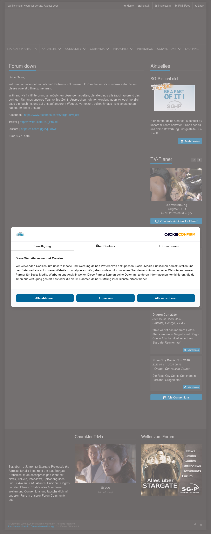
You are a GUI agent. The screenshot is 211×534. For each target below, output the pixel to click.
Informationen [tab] (169, 246)
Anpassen (105, 298)
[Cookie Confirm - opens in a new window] (179, 234)
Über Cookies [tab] (105, 246)
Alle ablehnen (45, 298)
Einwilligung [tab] (42, 246)
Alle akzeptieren (166, 298)
